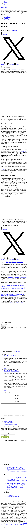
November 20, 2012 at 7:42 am (11, 371)
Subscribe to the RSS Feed (10, 424)
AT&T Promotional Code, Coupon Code (17, 471)
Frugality (14, 262)
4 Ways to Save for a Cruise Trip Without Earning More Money (17, 485)
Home (5, 2)
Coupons (6, 4)
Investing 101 (7, 18)
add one (18, 351)
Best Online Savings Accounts (14, 467)
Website (17, 401)
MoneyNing (4, 7)
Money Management (9, 19)
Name (17, 395)
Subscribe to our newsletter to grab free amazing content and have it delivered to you (12, 295)
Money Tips (20, 262)
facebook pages (19, 302)
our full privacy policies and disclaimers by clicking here (14, 523)
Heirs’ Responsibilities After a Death (16, 483)
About (5, 3)
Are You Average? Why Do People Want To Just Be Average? (17, 481)
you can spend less (15, 69)
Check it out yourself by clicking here (17, 277)
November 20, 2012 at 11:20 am (12, 355)
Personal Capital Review (13, 496)
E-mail (17, 398)
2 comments (14, 30)
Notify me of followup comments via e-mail (13, 415)
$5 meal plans (4, 266)
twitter (11, 302)
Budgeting (8, 262)
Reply (5, 368)
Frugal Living (7, 17)
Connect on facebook (9, 422)
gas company (22, 151)
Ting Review (10, 495)
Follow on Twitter (8, 421)
